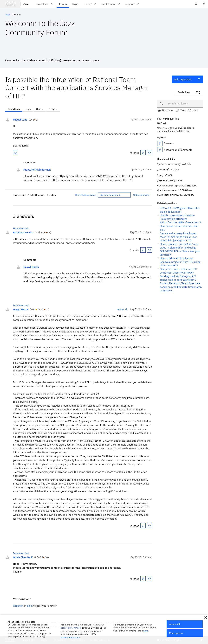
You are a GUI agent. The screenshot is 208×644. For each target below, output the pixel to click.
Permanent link (21, 228)
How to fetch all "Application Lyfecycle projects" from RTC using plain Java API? (180, 262)
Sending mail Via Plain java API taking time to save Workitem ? (178, 277)
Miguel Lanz (20, 119)
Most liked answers (85, 194)
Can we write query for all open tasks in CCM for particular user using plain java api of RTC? (178, 237)
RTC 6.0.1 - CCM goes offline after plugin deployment (180, 209)
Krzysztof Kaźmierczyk (37, 169)
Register (18, 605)
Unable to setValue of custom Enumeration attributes (177, 217)
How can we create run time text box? (179, 227)
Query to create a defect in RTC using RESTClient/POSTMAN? (178, 270)
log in (29, 605)
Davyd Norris (31, 266)
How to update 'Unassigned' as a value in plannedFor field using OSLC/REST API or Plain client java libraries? (180, 249)
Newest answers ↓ (110, 194)
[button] (205, 617)
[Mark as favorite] (15, 152)
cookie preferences (71, 627)
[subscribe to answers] (159, 143)
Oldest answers (141, 194)
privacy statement (70, 637)
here (145, 630)
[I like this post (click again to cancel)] (143, 152)
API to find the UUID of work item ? (180, 222)
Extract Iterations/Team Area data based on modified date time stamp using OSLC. (181, 287)
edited (120, 309)
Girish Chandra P (23, 557)
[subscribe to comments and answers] (159, 149)
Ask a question (182, 79)
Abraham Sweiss (23, 232)
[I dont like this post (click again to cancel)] (149, 152)
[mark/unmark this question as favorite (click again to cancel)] (15, 152)
